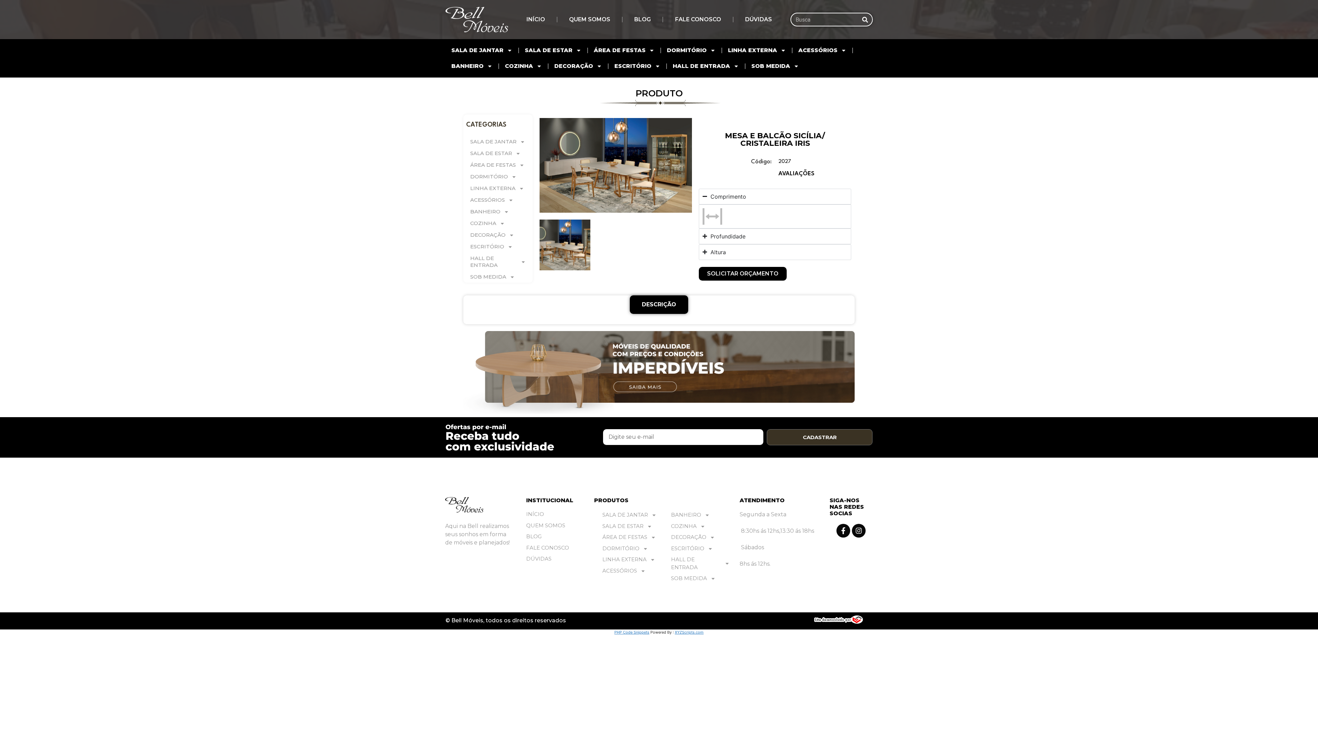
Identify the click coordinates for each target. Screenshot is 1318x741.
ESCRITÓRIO (632, 66)
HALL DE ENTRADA (701, 66)
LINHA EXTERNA (752, 50)
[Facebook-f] (843, 531)
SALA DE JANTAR (477, 50)
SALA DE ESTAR (549, 50)
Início (536, 19)
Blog (642, 19)
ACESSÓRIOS (817, 50)
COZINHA (519, 66)
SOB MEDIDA (770, 66)
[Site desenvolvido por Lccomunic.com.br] (838, 621)
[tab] (659, 304)
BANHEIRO (467, 66)
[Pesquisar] (865, 19)
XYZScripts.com (689, 632)
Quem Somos (589, 19)
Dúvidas (758, 19)
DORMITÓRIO (687, 50)
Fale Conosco (698, 19)
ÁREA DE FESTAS (620, 50)
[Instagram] (859, 531)
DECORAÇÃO (573, 66)
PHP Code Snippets (631, 632)
